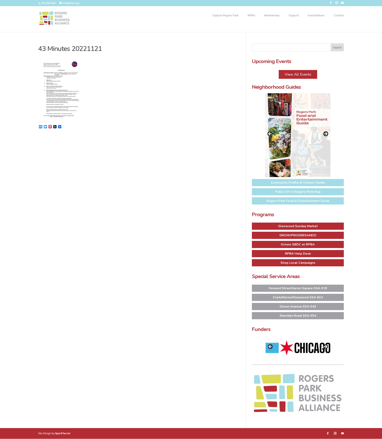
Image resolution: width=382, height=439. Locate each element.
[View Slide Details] (297, 135)
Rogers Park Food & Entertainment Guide (297, 201)
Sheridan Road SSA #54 (298, 315)
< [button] (270, 134)
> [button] (325, 134)
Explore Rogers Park (226, 15)
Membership (272, 15)
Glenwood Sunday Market (298, 226)
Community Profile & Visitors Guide (298, 182)
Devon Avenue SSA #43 (298, 306)
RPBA (251, 15)
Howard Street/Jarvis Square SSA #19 (298, 288)
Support (294, 15)
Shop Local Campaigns (298, 263)
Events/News (316, 15)
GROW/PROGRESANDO (297, 235)
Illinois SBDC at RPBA (298, 244)
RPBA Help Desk (298, 253)
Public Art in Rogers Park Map (298, 192)
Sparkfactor (63, 433)
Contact (339, 15)
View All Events (298, 74)
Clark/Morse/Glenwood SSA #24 (298, 297)
